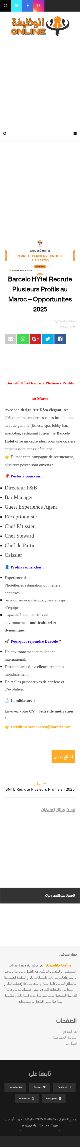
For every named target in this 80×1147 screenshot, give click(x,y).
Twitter (37, 1087)
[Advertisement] (40, 81)
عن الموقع (70, 1032)
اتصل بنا (71, 1044)
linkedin (13, 1087)
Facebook (63, 1087)
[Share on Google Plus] (35, 339)
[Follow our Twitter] (16, 6)
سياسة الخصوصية (65, 1038)
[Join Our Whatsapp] (5, 6)
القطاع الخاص (63, 756)
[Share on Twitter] (48, 339)
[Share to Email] (10, 339)
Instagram (51, 1098)
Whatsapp (24, 1098)
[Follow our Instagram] (38, 6)
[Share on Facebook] (60, 339)
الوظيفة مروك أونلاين (18, 1119)
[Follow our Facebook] (27, 6)
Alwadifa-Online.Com (40, 1126)
